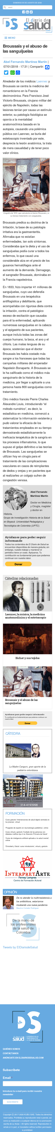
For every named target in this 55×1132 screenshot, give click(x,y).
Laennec (42, 81)
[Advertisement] (27, 977)
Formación (15, 813)
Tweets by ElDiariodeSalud (20, 947)
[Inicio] (27, 31)
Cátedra (12, 733)
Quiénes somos (11, 1048)
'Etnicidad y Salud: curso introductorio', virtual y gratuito (26, 846)
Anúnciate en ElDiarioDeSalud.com (23, 1057)
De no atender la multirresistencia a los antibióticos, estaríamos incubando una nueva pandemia (34, 901)
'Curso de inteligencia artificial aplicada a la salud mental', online (27, 839)
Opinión (10, 891)
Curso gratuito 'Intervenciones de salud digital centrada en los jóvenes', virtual (27, 821)
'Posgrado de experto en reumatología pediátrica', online (26, 828)
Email (7, 1078)
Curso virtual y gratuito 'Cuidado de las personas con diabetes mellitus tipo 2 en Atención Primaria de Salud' (26, 833)
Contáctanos (10, 1053)
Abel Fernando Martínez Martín (25, 62)
